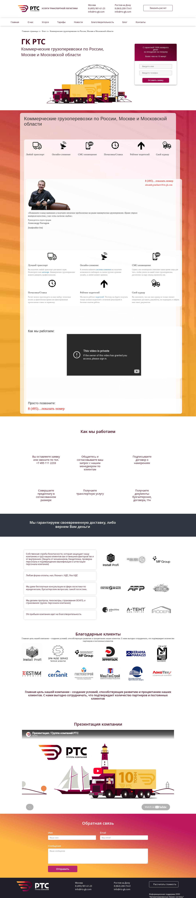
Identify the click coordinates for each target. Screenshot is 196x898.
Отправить (62, 869)
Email (103, 832)
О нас (30, 22)
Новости (78, 22)
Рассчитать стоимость (164, 884)
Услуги (45, 22)
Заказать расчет (158, 8)
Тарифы (61, 22)
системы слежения (103, 270)
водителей (100, 297)
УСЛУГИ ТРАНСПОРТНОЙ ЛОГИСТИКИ (60, 8)
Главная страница (30, 31)
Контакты (140, 22)
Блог (124, 22)
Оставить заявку (155, 80)
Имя (50, 832)
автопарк (45, 272)
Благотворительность (102, 22)
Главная (15, 22)
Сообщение (54, 846)
